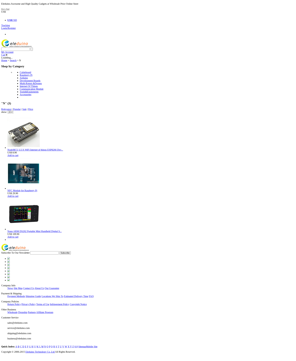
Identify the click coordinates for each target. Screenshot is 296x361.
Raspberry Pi (26, 75)
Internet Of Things (29, 86)
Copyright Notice (78, 304)
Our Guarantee (52, 288)
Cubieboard (25, 72)
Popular (17, 109)
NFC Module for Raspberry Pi (22, 190)
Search (13, 60)
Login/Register (8, 28)
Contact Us (28, 288)
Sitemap (82, 346)
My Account (7, 52)
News (10, 288)
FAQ (91, 296)
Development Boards (30, 80)
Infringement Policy (59, 304)
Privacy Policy (28, 304)
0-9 (76, 346)
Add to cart (12, 155)
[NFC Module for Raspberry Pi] (23, 188)
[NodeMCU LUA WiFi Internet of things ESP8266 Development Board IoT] (23, 147)
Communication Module (31, 89)
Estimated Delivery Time (76, 296)
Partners (32, 312)
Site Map (18, 288)
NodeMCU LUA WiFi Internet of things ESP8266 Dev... (35, 149)
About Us (39, 288)
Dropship (22, 312)
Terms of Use (42, 304)
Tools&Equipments (29, 91)
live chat (5, 9)
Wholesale (12, 312)
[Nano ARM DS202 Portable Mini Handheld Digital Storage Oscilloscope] (23, 229)
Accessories (25, 94)
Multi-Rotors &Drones (31, 83)
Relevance (6, 109)
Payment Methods (16, 296)
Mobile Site (91, 346)
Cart (3, 55)
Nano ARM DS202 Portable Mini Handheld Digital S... (34, 231)
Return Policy (14, 304)
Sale (24, 109)
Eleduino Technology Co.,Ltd (40, 352)
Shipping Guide (33, 296)
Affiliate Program (44, 312)
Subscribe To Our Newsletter (15, 252)
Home (4, 60)
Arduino (24, 78)
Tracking (5, 25)
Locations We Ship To (52, 296)
